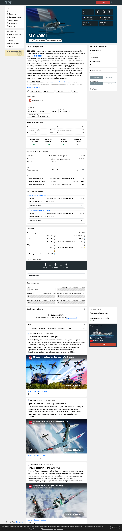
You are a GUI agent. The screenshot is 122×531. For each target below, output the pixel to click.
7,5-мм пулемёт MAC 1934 (40, 210)
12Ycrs (54, 159)
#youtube (44, 391)
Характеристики (36, 91)
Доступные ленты (35, 205)
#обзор (43, 455)
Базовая (109, 84)
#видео (30, 391)
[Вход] (116, 2)
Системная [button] (19, 522)
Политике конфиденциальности (52, 529)
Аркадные (109, 77)
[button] (7, 522)
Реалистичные (96, 77)
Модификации (34, 275)
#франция (37, 391)
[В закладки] (38, 394)
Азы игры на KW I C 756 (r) (99, 318)
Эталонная (96, 84)
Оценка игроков (48, 91)
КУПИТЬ (103, 344)
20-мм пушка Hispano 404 (38, 195)
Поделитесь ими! (71, 318)
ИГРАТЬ (103, 2)
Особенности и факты (63, 91)
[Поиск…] (112, 2)
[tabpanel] (56, 209)
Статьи (75, 91)
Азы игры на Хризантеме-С (99, 313)
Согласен (115, 527)
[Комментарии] (34, 394)
